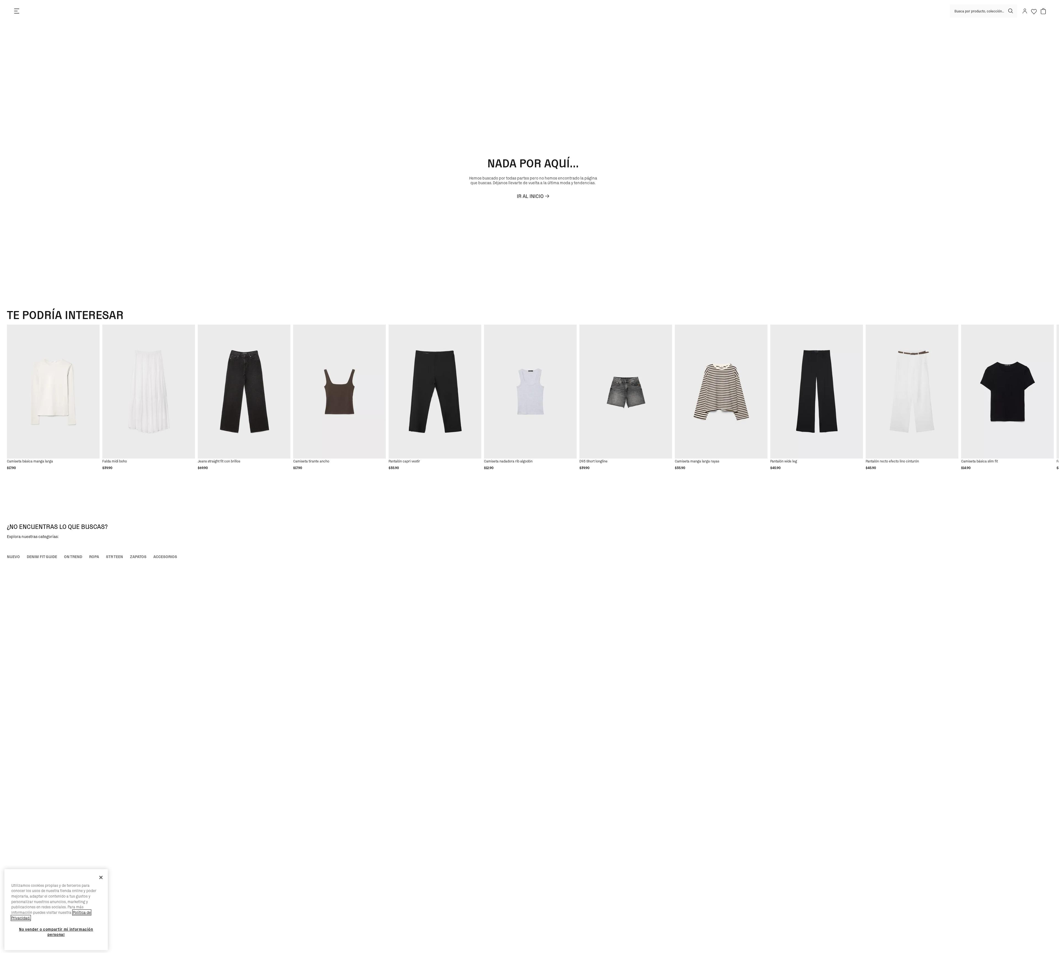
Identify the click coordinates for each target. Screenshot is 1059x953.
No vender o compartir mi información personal (56, 932)
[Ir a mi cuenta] (1024, 11)
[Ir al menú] (16, 11)
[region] (56, 910)
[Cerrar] (101, 877)
